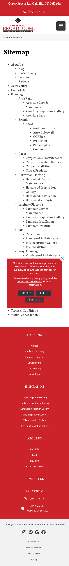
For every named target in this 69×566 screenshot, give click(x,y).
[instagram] (24, 532)
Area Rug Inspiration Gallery (45, 112)
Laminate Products (38, 226)
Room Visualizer (34, 466)
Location (24, 78)
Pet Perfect (40, 141)
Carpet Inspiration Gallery (43, 162)
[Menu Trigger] (61, 26)
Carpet (22, 154)
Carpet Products (36, 171)
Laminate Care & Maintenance (37, 211)
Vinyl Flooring (28, 251)
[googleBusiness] (37, 532)
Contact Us (18, 90)
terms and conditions (29, 281)
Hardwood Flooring (31, 175)
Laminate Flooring (30, 205)
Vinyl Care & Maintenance (43, 256)
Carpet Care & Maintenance (44, 158)
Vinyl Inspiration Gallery (34, 414)
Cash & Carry (27, 73)
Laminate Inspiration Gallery (45, 217)
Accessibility (19, 86)
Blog (21, 69)
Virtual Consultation (24, 315)
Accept (26, 293)
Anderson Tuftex (44, 128)
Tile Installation (36, 247)
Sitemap (33, 559)
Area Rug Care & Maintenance (37, 105)
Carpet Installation (38, 167)
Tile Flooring (34, 368)
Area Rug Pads (35, 116)
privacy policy (40, 278)
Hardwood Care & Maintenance (38, 181)
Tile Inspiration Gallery (41, 243)
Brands (23, 120)
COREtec (39, 137)
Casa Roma (33, 234)
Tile (20, 230)
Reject (43, 293)
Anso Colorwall (43, 133)
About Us (17, 65)
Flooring (17, 95)
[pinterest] (30, 532)
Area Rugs (25, 99)
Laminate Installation (40, 222)
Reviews (23, 82)
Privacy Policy (33, 553)
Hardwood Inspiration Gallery (34, 403)
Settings (34, 299)
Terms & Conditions (24, 311)
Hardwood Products (39, 201)
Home (7, 37)
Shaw (29, 124)
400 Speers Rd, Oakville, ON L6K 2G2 (36, 4)
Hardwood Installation (41, 196)
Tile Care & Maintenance (42, 239)
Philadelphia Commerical (41, 147)
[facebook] (43, 532)
